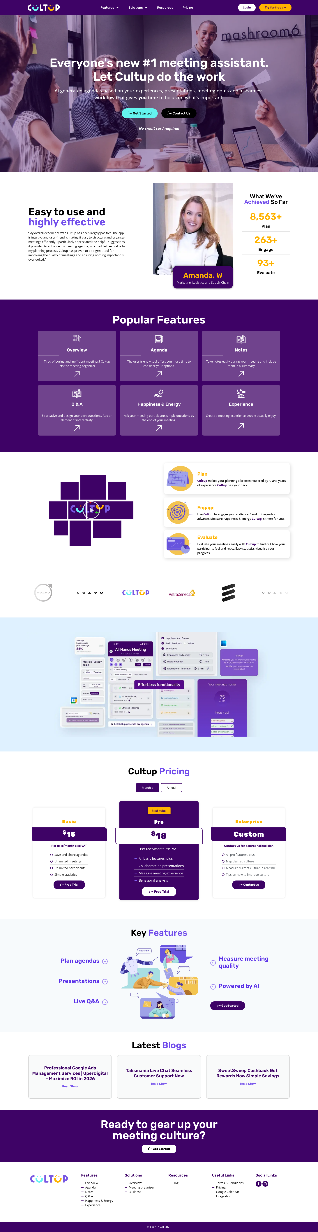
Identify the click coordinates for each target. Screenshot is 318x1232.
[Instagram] (265, 1184)
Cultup (202, 481)
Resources (165, 7)
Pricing (188, 7)
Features (107, 7)
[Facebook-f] (259, 1184)
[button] (91, 510)
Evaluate (207, 537)
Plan (202, 474)
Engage (206, 508)
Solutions (135, 7)
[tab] (147, 787)
